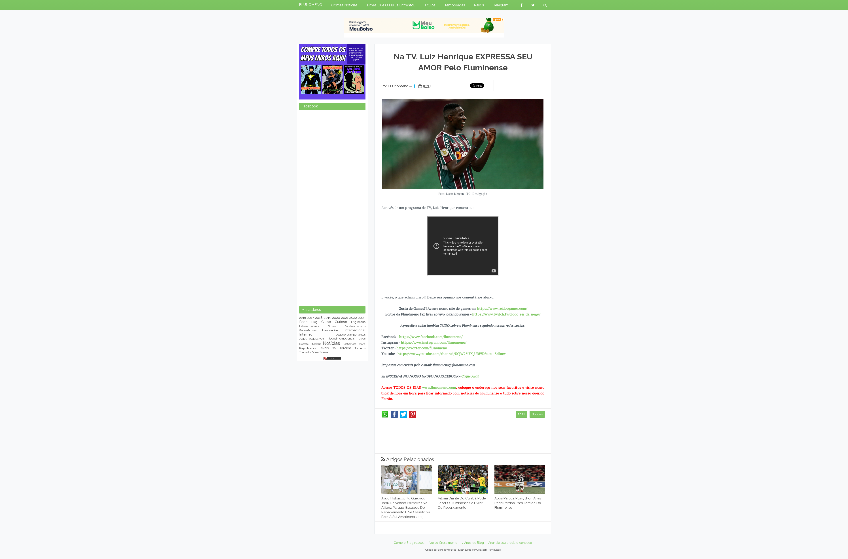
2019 (327, 317)
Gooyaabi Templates (488, 549)
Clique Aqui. (469, 376)
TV (334, 348)
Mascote (304, 344)
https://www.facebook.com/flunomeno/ (431, 336)
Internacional (354, 330)
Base (303, 322)
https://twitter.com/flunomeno (422, 347)
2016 (302, 317)
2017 (310, 317)
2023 (361, 317)
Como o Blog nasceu (409, 542)
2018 (319, 317)
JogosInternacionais (341, 338)
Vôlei (315, 352)
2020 (336, 317)
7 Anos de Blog (473, 542)
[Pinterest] (412, 416)
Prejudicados (307, 348)
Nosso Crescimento (443, 542)
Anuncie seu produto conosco (510, 542)
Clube (326, 322)
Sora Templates (447, 549)
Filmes (332, 326)
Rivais (324, 348)
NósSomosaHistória (354, 343)
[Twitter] (403, 416)
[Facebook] (394, 416)
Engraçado (358, 322)
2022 (521, 414)
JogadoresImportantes (350, 334)
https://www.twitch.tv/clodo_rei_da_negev (506, 314)
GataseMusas (307, 330)
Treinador (305, 352)
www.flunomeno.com (439, 387)
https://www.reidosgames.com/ (502, 308)
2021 (344, 317)
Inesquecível (330, 330)
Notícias (537, 414)
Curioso (341, 322)
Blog (314, 322)
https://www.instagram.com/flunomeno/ (433, 342)
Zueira (323, 352)
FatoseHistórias (309, 326)
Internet (305, 334)
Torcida (345, 348)
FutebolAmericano (355, 326)
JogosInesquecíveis (311, 338)
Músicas (315, 343)
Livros (361, 338)
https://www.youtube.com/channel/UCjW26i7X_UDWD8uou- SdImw (452, 353)
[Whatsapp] (384, 416)
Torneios (360, 348)
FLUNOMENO (310, 5)
